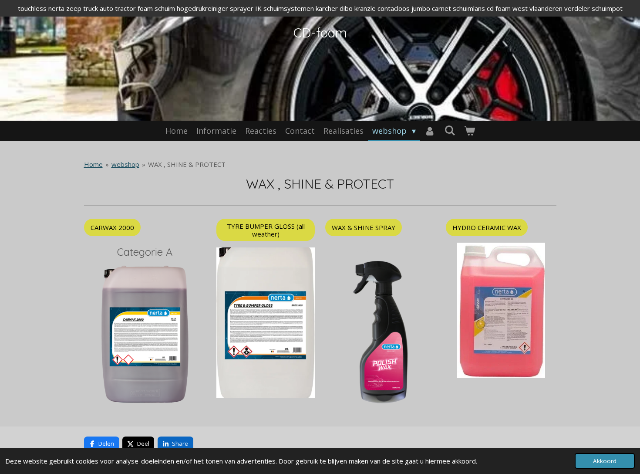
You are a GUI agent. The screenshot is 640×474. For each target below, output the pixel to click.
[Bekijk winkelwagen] (469, 131)
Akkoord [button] (604, 461)
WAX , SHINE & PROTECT (187, 164)
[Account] (430, 131)
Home (93, 164)
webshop (125, 164)
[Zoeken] (449, 130)
